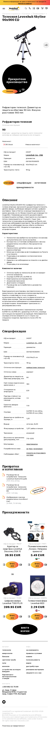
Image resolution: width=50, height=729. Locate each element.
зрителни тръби (9, 660)
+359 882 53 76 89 (10, 687)
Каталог (26, 13)
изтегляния (40, 183)
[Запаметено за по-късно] (34, 8)
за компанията (32, 650)
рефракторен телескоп (35, 367)
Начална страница (11, 13)
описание (8, 183)
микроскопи (7, 653)
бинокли (5, 656)
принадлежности (25, 187)
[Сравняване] (37, 8)
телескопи (6, 650)
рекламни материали (35, 669)
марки (28, 663)
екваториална (32, 444)
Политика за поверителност (13, 726)
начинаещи (37, 449)
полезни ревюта (33, 660)
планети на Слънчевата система (36, 454)
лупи (4, 663)
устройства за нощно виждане (11, 670)
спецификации (24, 183)
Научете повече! (25, 3)
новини (29, 656)
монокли (5, 666)
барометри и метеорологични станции (9, 676)
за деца (29, 449)
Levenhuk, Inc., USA (34, 155)
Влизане (10, 91)
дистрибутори (32, 666)
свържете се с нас (34, 673)
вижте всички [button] (25, 629)
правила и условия (34, 653)
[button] (30, 8)
